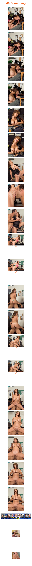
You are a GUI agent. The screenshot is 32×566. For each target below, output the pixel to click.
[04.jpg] (16, 95)
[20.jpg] (16, 499)
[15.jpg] (16, 372)
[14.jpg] (16, 347)
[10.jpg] (16, 246)
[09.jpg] (16, 221)
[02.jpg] (16, 44)
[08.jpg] (16, 196)
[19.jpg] (16, 474)
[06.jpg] (16, 145)
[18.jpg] (16, 448)
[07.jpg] (16, 170)
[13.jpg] (16, 322)
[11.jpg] (16, 271)
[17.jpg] (16, 423)
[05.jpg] (16, 120)
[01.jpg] (16, 19)
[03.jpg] (16, 69)
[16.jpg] (16, 398)
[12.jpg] (16, 297)
